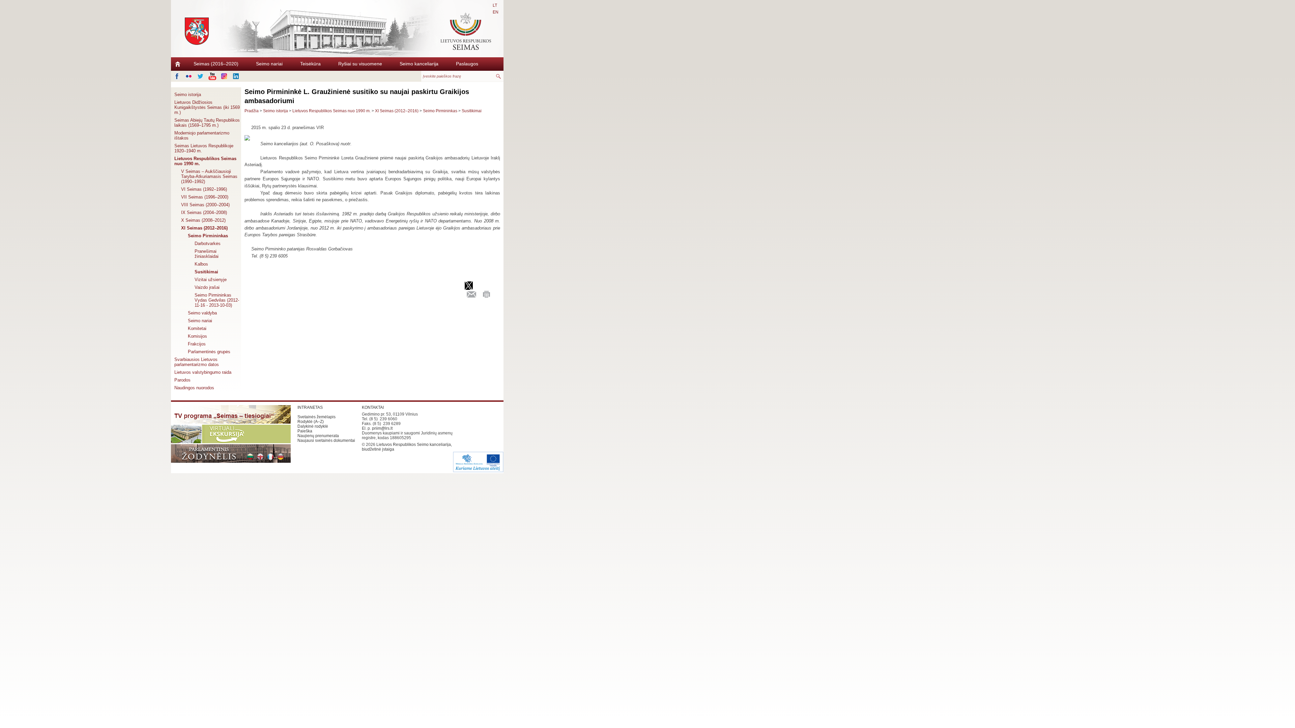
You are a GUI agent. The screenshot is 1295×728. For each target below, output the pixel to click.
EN (495, 12)
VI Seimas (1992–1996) (204, 189)
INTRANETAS (310, 407)
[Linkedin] (236, 76)
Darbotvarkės (208, 243)
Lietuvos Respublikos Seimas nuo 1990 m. (205, 161)
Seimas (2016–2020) (216, 63)
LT (495, 5)
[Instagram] (224, 76)
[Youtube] (212, 76)
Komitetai (197, 328)
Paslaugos (467, 63)
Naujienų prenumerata (318, 435)
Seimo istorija (187, 94)
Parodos (182, 380)
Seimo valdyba (202, 312)
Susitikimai (206, 271)
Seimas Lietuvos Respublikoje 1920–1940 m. (203, 148)
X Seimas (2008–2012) (203, 220)
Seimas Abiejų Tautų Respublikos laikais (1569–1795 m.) (207, 123)
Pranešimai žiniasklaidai (207, 254)
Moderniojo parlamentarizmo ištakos (201, 135)
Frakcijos (197, 343)
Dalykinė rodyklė (312, 426)
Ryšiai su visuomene (360, 63)
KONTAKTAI (373, 407)
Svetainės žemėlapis (316, 417)
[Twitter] (200, 76)
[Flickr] (189, 76)
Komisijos (197, 336)
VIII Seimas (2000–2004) (205, 204)
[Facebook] (177, 76)
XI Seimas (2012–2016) (204, 228)
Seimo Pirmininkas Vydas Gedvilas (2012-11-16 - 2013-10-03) (217, 300)
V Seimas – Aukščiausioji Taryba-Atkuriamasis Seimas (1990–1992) (209, 176)
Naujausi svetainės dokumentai (326, 440)
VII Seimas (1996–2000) (204, 197)
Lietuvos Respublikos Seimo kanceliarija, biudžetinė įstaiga (407, 447)
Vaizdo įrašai (207, 287)
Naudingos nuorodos (194, 387)
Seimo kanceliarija (419, 63)
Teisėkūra (310, 63)
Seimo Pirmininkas (208, 235)
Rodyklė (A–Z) (310, 421)
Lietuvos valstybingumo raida (202, 372)
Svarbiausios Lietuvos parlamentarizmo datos (196, 362)
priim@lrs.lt (382, 428)
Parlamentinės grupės (209, 351)
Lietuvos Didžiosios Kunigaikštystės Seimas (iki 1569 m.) (207, 107)
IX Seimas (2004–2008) (204, 212)
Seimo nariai (269, 63)
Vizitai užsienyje (211, 279)
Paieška (304, 431)
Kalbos (201, 264)
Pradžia (251, 111)
